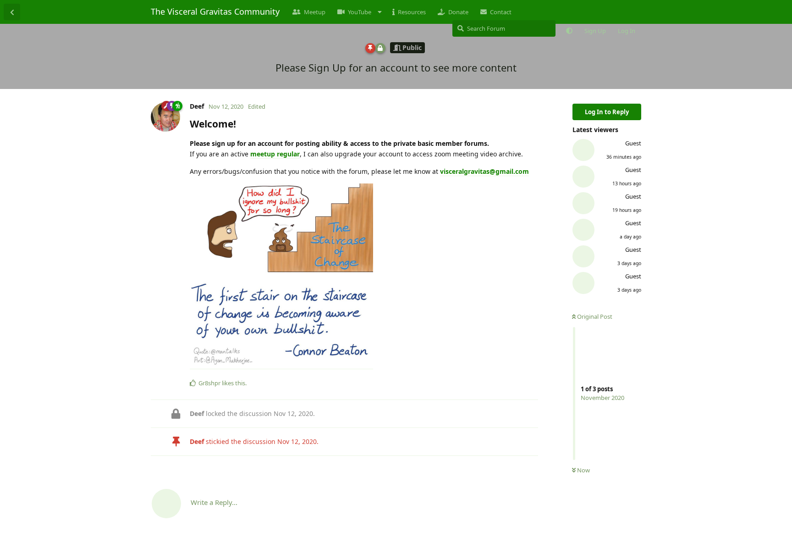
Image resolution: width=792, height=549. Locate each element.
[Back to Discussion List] (12, 12)
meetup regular (275, 154)
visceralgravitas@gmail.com (484, 171)
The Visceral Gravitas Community (215, 11)
